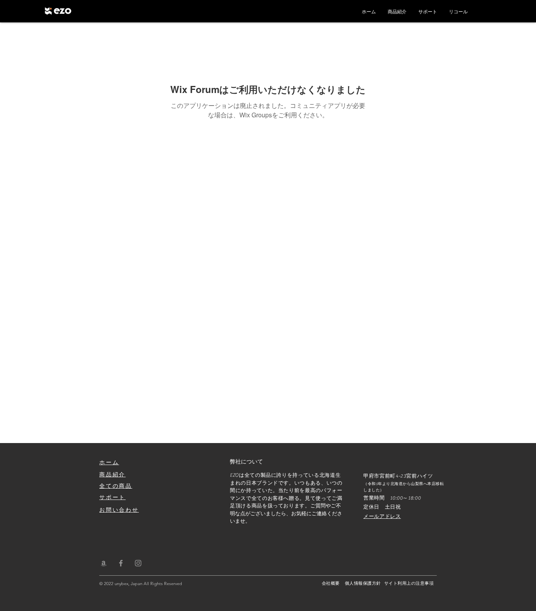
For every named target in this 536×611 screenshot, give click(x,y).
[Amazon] (103, 563)
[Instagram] (138, 563)
